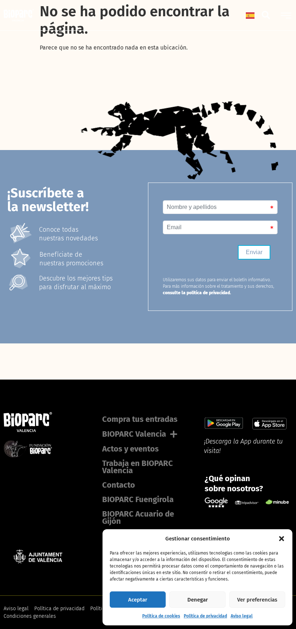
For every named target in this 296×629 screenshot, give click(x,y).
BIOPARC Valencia (134, 434)
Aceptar (137, 599)
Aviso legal (242, 616)
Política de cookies (161, 616)
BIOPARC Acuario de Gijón (138, 517)
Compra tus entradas (140, 419)
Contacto (118, 485)
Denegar (197, 599)
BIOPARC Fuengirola (138, 499)
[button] (281, 538)
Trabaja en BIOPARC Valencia (137, 466)
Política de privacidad (205, 616)
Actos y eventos (130, 449)
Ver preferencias (257, 599)
